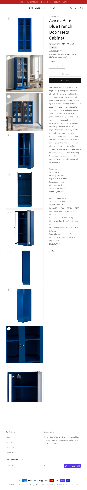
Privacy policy (51, 484)
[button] (4, 8)
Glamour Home (17, 485)
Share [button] (53, 251)
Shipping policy (73, 484)
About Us (9, 442)
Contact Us (10, 447)
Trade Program (11, 452)
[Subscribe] (43, 465)
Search (8, 437)
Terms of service (62, 484)
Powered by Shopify (28, 485)
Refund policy (40, 484)
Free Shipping (53, 51)
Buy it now (65, 80)
